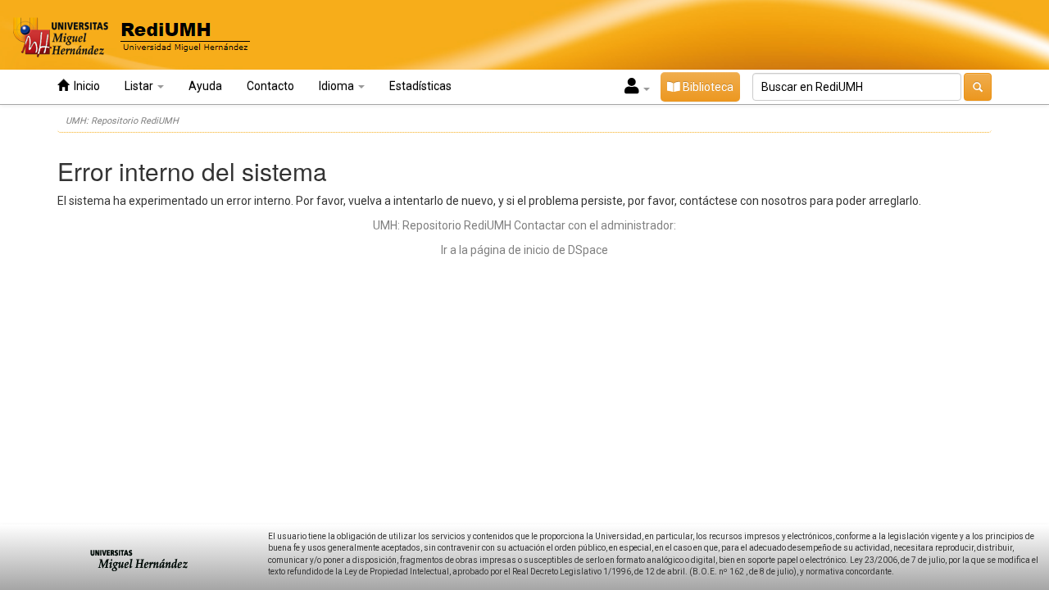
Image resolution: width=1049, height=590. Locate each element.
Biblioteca (706, 86)
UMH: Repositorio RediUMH (122, 121)
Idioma (337, 86)
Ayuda (205, 86)
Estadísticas (420, 86)
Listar (140, 86)
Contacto (270, 86)
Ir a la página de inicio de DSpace (524, 249)
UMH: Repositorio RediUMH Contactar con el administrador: (524, 225)
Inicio (84, 86)
